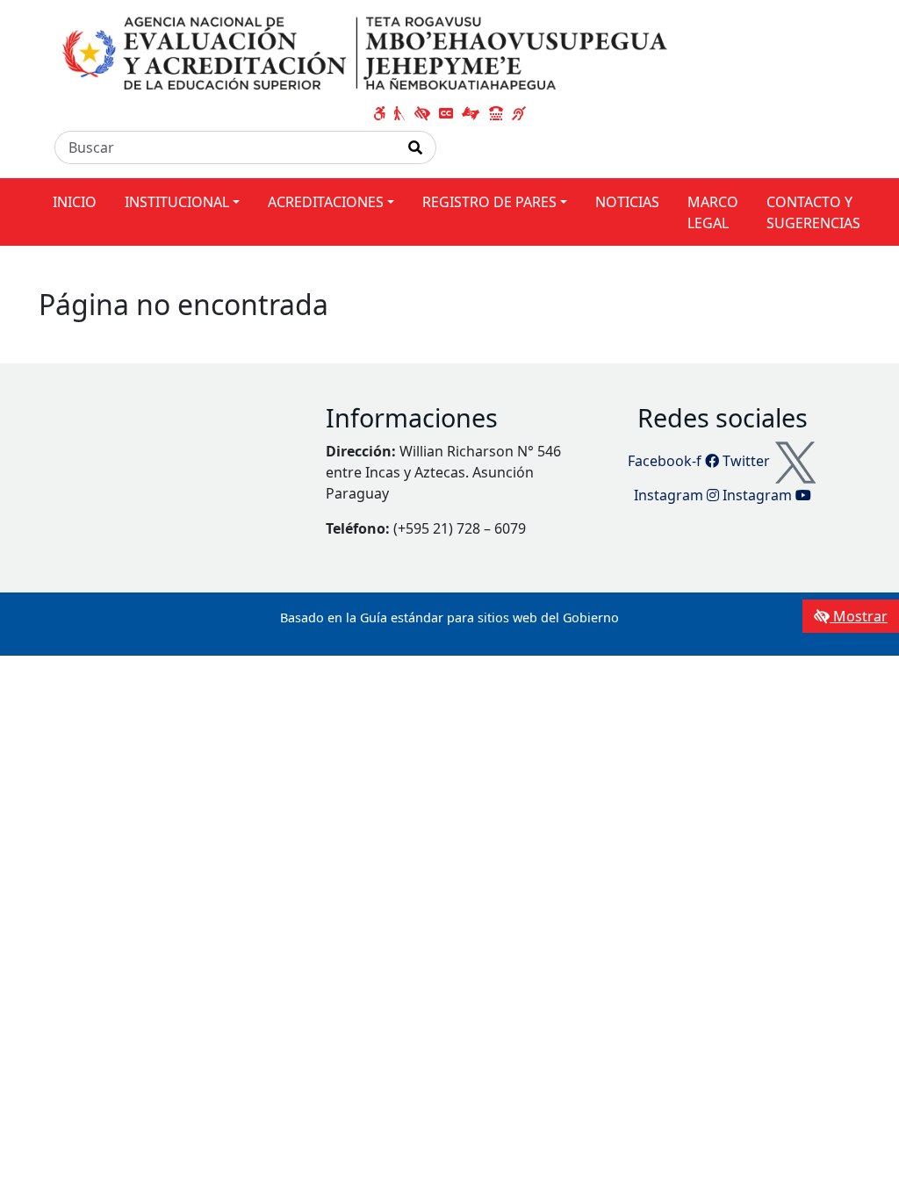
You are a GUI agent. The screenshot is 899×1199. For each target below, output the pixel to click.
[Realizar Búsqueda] (415, 147)
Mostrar (859, 616)
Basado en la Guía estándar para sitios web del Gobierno (449, 617)
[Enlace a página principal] (367, 53)
